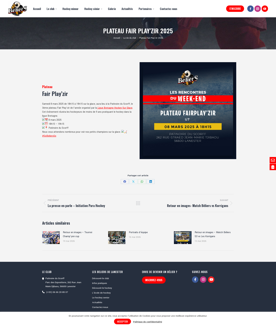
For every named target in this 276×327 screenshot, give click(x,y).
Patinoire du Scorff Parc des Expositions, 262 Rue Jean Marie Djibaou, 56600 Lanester (63, 282)
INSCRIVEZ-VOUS (153, 280)
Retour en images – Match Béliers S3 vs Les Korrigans (213, 234)
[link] (114, 108)
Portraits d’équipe (138, 232)
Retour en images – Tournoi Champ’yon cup (77, 234)
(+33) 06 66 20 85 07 (57, 292)
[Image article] (51, 237)
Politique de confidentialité (147, 321)
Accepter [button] (122, 321)
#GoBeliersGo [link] (49, 136)
